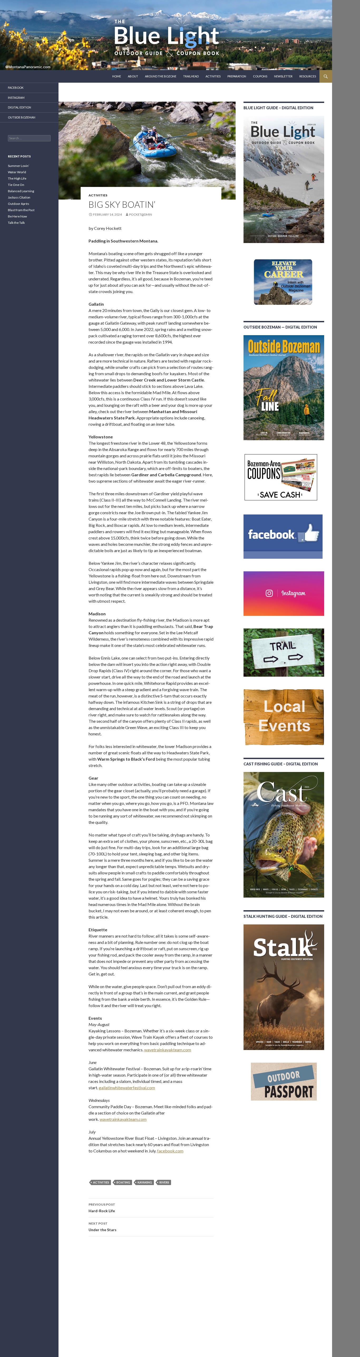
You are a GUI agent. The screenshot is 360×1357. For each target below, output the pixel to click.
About (133, 76)
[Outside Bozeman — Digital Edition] (284, 387)
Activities (213, 76)
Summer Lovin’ (18, 166)
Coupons (260, 76)
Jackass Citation (19, 197)
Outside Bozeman (21, 117)
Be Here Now (17, 216)
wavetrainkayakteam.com (167, 1049)
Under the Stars (102, 1226)
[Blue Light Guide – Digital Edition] (284, 179)
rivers (164, 1182)
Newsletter (283, 76)
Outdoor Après (18, 204)
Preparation (236, 76)
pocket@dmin (140, 214)
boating (123, 1182)
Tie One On (16, 185)
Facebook (15, 87)
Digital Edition (19, 107)
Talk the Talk (16, 223)
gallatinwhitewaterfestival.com (127, 1087)
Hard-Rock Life (102, 1207)
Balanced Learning (21, 191)
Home (116, 76)
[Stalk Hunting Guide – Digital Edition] (284, 987)
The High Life (17, 178)
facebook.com (170, 1150)
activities (101, 1182)
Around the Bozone (160, 76)
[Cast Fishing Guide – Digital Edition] (284, 835)
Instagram (16, 97)
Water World (17, 172)
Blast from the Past (21, 210)
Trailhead (191, 76)
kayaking (145, 1182)
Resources (307, 76)
